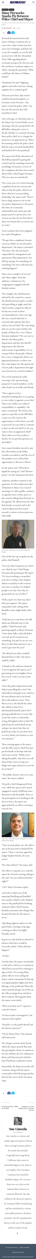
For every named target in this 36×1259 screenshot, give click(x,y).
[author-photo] (18, 1125)
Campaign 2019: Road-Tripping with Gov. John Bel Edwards (26, 1108)
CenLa (11, 10)
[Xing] (18, 1233)
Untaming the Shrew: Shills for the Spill (10, 1107)
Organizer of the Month (18, 1252)
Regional (5, 10)
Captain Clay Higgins (24, 1247)
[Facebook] (9, 32)
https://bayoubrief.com (18, 1132)
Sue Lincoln (7, 28)
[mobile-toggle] (3, 2)
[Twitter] (13, 32)
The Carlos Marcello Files (11, 1247)
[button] (33, 2)
